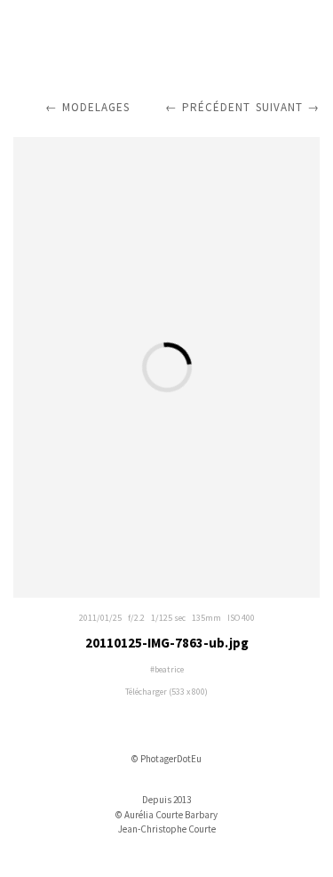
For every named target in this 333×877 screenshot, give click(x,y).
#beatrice (167, 669)
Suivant (279, 107)
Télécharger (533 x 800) (166, 691)
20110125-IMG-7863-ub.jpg (167, 642)
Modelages (96, 107)
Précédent (216, 107)
